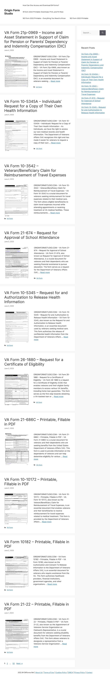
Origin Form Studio (12, 12)
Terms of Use (49, 672)
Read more (55, 81)
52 (13, 663)
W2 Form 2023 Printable (79, 18)
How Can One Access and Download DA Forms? (41, 5)
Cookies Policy (61, 672)
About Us (38, 672)
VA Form (39, 87)
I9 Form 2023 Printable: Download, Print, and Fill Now (43, 12)
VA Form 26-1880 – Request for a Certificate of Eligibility (33, 361)
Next (19, 663)
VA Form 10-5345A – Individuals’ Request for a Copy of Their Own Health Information (33, 106)
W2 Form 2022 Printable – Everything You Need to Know (44, 18)
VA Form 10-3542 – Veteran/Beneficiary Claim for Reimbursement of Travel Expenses (35, 170)
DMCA (70, 672)
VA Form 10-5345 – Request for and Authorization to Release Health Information (36, 297)
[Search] (103, 32)
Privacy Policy (79, 672)
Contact (89, 672)
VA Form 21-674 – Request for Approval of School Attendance (31, 235)
